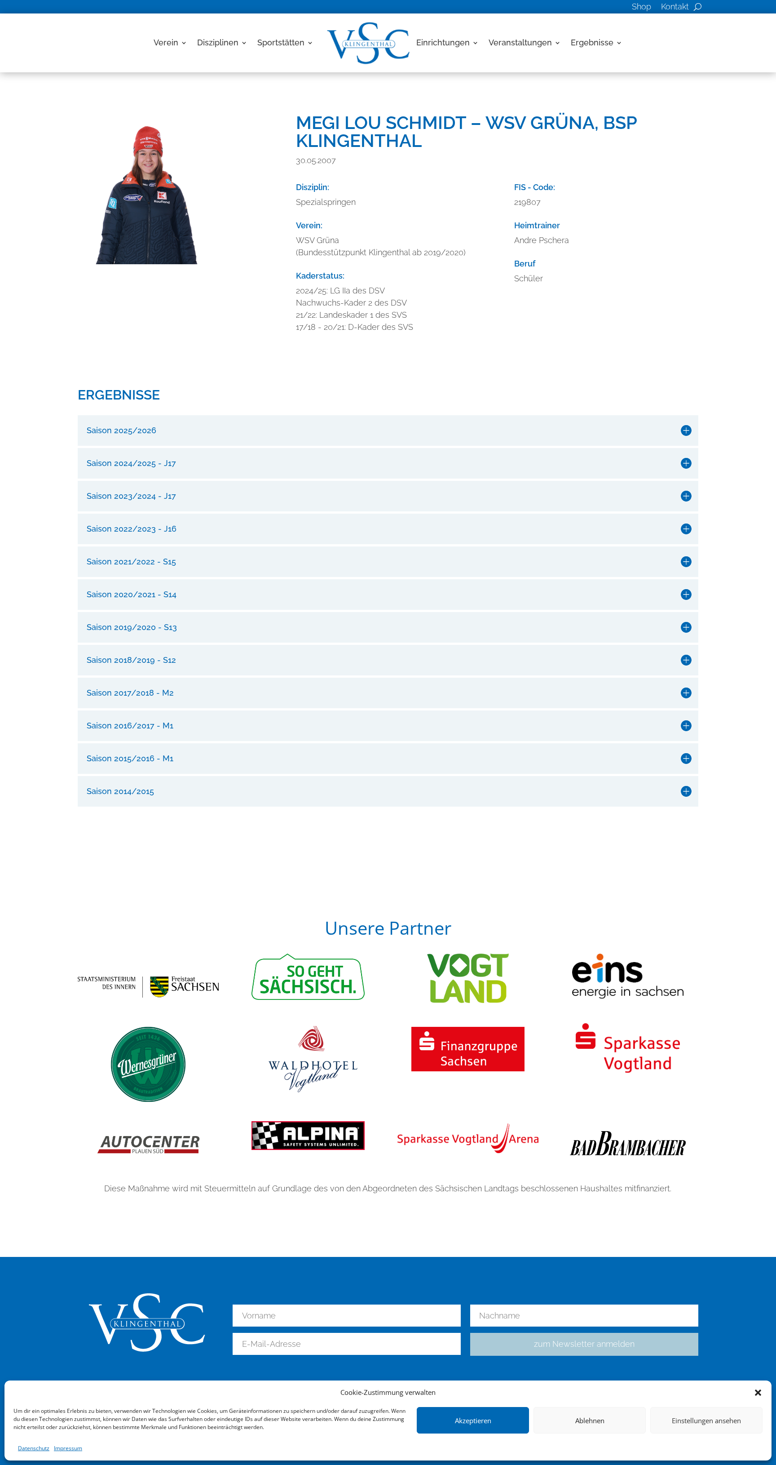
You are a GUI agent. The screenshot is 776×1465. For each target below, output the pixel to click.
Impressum (68, 1448)
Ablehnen (589, 1420)
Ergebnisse (592, 42)
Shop (641, 7)
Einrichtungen (443, 42)
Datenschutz (33, 1448)
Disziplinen (217, 42)
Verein (166, 42)
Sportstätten (280, 42)
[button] (758, 1392)
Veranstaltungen (520, 42)
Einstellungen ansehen (706, 1420)
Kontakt (675, 7)
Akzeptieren (473, 1420)
